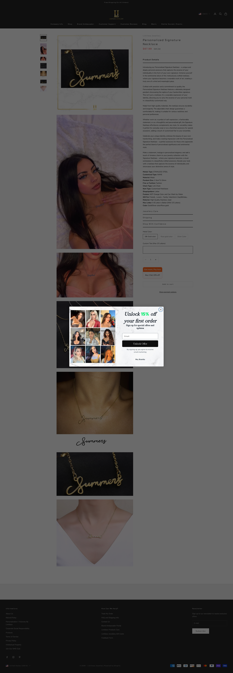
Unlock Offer (140, 343)
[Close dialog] (161, 309)
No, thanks (140, 359)
